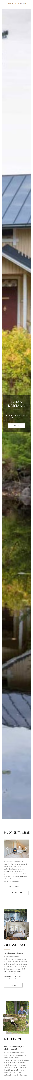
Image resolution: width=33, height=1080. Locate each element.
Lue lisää (13, 985)
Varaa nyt (16, 425)
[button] (7, 848)
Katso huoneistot (16, 892)
